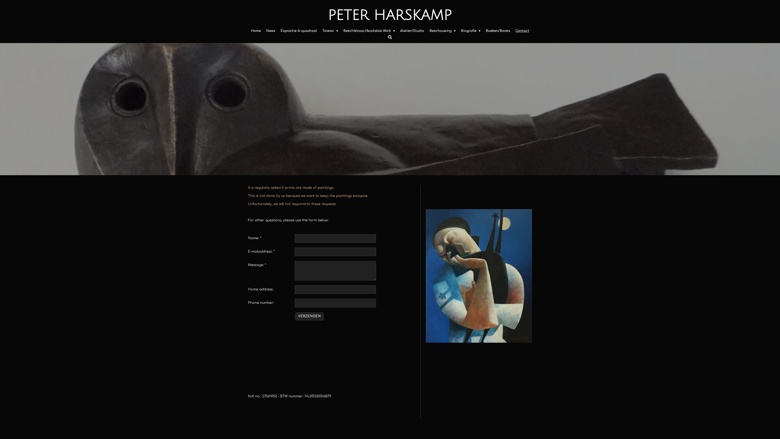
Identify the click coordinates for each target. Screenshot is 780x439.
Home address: (260, 289)
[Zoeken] (390, 37)
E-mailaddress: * (261, 251)
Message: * (257, 265)
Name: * (254, 238)
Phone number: (261, 303)
